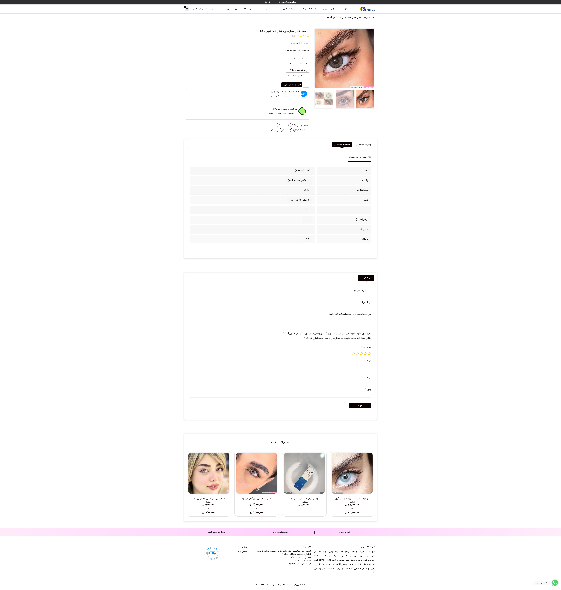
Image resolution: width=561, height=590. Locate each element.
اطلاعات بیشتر (304, 506)
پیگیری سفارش (233, 9)
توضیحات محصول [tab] (364, 144)
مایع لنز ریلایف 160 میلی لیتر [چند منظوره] (304, 500)
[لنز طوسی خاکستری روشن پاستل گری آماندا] (352, 473)
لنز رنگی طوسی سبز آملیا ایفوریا (256, 498)
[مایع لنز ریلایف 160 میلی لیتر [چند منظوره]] (304, 473)
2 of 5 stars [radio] (365, 353)
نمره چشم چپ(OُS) (300, 59)
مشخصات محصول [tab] (342, 144)
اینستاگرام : (300, 563)
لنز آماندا (294, 125)
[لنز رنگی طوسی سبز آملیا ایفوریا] (256, 473)
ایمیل (368, 389)
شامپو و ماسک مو (263, 9)
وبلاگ (244, 547)
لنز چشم (343, 9)
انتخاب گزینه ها (352, 506)
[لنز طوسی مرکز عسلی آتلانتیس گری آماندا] (208, 473)
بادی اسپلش (247, 9)
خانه (373, 17)
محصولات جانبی (290, 9)
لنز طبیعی (274, 129)
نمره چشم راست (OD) (299, 70)
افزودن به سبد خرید (292, 84)
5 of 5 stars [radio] (353, 353)
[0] (187, 9)
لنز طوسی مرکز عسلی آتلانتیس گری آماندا (209, 500)
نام (369, 378)
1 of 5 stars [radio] (369, 353)
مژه (277, 9)
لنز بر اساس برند (328, 9)
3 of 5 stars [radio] (361, 353)
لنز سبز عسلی (286, 129)
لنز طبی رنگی (282, 125)
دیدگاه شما (365, 360)
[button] (319, 33)
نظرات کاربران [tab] (366, 278)
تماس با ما (242, 551)
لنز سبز (297, 129)
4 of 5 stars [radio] (357, 353)
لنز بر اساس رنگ (309, 9)
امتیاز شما (366, 347)
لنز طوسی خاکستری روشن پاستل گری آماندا (352, 500)
